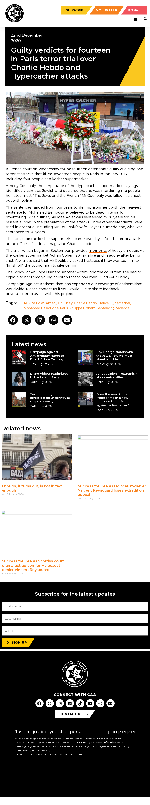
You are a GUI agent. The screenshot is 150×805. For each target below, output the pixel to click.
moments (98, 250)
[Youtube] (90, 703)
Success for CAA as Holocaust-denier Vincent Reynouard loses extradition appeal (112, 490)
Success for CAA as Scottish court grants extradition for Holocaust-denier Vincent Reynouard (33, 565)
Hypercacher (120, 303)
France (103, 303)
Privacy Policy (82, 742)
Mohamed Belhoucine (41, 308)
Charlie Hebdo (85, 303)
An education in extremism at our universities (117, 375)
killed (47, 174)
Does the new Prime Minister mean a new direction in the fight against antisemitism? (113, 399)
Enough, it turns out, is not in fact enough (32, 488)
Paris (64, 308)
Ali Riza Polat (34, 303)
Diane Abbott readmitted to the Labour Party (49, 375)
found (65, 169)
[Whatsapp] (100, 703)
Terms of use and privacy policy (102, 738)
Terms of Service (106, 742)
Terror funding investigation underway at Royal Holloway (50, 397)
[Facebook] (39, 703)
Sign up (19, 642)
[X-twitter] (50, 703)
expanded (81, 284)
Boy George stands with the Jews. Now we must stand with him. (114, 355)
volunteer (19, 294)
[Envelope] (110, 703)
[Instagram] (60, 703)
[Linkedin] (70, 703)
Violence (122, 308)
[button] (135, 19)
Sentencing (106, 308)
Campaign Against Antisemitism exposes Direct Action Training (47, 355)
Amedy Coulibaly (59, 303)
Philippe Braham (82, 308)
